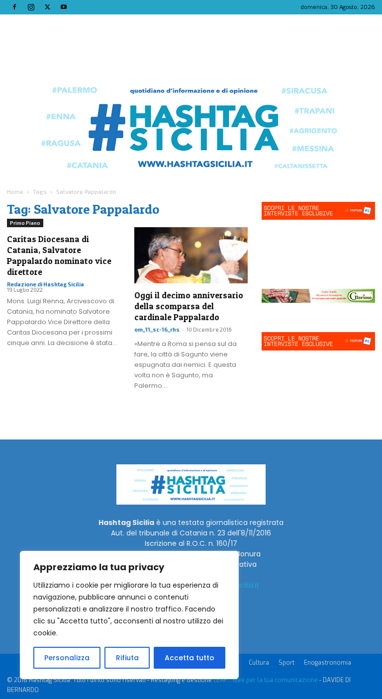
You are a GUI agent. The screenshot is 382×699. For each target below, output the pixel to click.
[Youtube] (63, 7)
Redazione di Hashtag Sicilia (45, 284)
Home (15, 191)
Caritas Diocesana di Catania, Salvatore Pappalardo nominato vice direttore (59, 255)
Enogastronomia (327, 663)
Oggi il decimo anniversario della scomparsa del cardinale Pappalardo (188, 306)
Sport (286, 663)
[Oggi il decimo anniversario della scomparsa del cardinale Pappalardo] (191, 255)
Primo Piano (25, 223)
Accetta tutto (189, 658)
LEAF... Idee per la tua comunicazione (265, 680)
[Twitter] (47, 7)
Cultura (259, 663)
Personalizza (67, 658)
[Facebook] (14, 7)
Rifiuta (127, 658)
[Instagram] (30, 7)
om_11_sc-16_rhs (157, 329)
